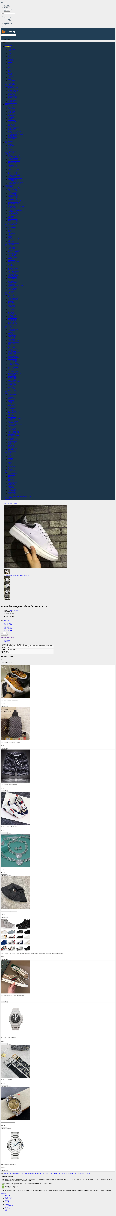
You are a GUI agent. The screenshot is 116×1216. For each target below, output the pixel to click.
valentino (10, 74)
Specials (7, 1200)
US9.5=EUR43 (78, 1173)
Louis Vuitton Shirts (13, 473)
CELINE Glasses (12, 121)
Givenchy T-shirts (12, 349)
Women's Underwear (13, 97)
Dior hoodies (11, 258)
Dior (9, 52)
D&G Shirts (11, 480)
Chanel (9, 53)
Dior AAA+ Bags (12, 192)
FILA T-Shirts (11, 388)
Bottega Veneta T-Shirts (14, 381)
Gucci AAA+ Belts (12, 156)
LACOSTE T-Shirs (13, 363)
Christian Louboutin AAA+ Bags (16, 206)
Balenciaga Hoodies (13, 253)
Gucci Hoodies (11, 248)
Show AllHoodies (9, 292)
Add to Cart (4, 634)
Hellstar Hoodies (12, 270)
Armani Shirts (11, 493)
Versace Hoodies (12, 274)
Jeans (9, 231)
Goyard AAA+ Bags (13, 204)
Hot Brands (8, 47)
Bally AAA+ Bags (12, 214)
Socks (9, 463)
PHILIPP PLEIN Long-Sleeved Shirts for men (19, 496)
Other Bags (10, 217)
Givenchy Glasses (12, 137)
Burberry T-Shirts (12, 337)
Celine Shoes (11, 438)
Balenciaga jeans (12, 315)
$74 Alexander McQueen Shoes (12, 1173)
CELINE (10, 77)
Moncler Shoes (11, 434)
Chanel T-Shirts (12, 369)
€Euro (5, 7)
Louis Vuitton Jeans (13, 298)
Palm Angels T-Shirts (13, 371)
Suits (9, 240)
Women (10, 149)
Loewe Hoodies (12, 267)
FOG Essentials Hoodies (14, 271)
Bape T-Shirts (11, 383)
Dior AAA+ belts (12, 162)
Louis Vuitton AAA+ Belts (14, 158)
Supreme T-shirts (12, 384)
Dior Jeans (10, 301)
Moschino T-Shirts (12, 374)
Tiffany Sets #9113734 (5, 868)
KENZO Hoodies (12, 288)
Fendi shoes (11, 402)
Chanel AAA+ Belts (13, 168)
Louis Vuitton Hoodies (13, 247)
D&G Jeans (11, 312)
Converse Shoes (12, 451)
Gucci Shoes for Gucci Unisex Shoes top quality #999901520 (12, 995)
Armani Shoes (11, 442)
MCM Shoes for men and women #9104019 (9, 700)
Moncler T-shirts (12, 335)
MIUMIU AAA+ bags (13, 213)
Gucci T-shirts (11, 330)
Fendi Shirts (11, 486)
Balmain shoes (11, 425)
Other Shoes (11, 405)
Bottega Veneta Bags (13, 219)
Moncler (10, 62)
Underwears (11, 241)
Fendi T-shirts (11, 343)
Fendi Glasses (11, 120)
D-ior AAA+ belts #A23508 (6, 1079)
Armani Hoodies (12, 289)
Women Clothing (9, 86)
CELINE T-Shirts (12, 360)
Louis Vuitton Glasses (13, 105)
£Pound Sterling (8, 9)
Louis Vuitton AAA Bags (14, 187)
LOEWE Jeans (11, 308)
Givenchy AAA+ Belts (13, 176)
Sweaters (10, 236)
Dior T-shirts (11, 333)
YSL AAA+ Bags (12, 193)
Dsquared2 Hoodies (13, 268)
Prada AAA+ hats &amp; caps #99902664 (9, 911)
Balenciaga (10, 60)
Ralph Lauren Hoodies (13, 278)
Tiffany (9, 81)
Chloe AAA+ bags (12, 223)
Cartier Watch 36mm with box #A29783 (8, 1164)
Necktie (10, 465)
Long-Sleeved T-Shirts (13, 243)
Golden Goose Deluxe (13, 432)
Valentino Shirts (12, 489)
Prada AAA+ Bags (12, 196)
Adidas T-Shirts (12, 380)
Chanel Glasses (11, 111)
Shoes (9, 148)
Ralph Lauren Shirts (13, 494)
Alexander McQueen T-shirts (15, 373)
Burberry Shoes (12, 411)
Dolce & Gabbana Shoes (14, 412)
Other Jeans (11, 303)
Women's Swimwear (13, 90)
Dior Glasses (11, 115)
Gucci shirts (11, 479)
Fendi (9, 57)
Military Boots (8, 1195)
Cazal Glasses (11, 138)
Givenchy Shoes (12, 422)
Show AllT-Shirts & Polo (11, 391)
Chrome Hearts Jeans (13, 299)
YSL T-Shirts (11, 370)
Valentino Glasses (12, 132)
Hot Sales (7, 142)
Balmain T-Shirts (12, 353)
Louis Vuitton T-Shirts (13, 329)
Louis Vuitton (11, 49)
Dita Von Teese (11, 124)
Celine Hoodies (11, 265)
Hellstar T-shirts (12, 344)
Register (10, 19)
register (10, 659)
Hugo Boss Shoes (12, 448)
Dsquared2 (10, 76)
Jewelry (10, 455)
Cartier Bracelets (12, 466)
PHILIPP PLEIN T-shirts (14, 352)
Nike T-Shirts (11, 387)
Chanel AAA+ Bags (13, 190)
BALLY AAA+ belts (13, 159)
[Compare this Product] (10, 833)
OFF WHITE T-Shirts (13, 342)
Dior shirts (10, 476)
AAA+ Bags (8, 186)
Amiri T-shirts (11, 336)
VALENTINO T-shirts (13, 364)
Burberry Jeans (11, 306)
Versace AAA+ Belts (13, 163)
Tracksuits (10, 229)
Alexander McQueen (13, 610)
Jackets (9, 234)
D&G (9, 70)
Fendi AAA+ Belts (12, 165)
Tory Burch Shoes (12, 441)
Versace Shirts (11, 477)
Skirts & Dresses (12, 93)
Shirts (9, 237)
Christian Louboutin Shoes (14, 418)
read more (3, 1193)
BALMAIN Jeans (12, 318)
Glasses (7, 104)
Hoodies (10, 230)
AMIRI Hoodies (12, 255)
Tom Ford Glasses (12, 113)
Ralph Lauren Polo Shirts (14, 361)
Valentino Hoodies (12, 277)
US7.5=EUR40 (53, 1173)
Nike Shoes (10, 414)
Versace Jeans (11, 316)
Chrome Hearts (11, 64)
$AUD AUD (6, 5)
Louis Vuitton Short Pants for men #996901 (9, 784)
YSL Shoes (10, 415)
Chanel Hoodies (12, 272)
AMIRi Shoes (11, 429)
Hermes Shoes (11, 398)
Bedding (10, 469)
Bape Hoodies (11, 279)
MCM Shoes (11, 446)
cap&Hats (10, 458)
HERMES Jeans (12, 322)
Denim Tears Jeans (12, 323)
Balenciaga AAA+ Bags (14, 209)
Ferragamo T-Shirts (12, 386)
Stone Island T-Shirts (13, 366)
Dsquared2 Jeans (12, 296)
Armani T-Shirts (12, 376)
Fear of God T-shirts (13, 367)
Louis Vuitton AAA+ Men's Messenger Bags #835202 (11, 742)
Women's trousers (12, 100)
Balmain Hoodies (12, 291)
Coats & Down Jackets (13, 238)
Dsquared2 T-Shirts (12, 377)
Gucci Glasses (11, 108)
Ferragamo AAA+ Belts (14, 161)
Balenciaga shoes (12, 410)
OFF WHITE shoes (13, 421)
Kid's (6, 1210)
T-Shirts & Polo (12, 227)
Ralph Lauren (11, 80)
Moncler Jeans (11, 313)
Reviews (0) (7, 641)
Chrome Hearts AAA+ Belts (15, 178)
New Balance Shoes (13, 445)
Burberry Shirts (11, 475)
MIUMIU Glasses (12, 118)
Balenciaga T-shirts (12, 332)
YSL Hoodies (11, 286)
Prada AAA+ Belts (12, 171)
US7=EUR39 (45, 1173)
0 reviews (3, 637)
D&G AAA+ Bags (12, 216)
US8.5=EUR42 (69, 1173)
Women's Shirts (11, 94)
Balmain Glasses (12, 139)
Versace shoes (11, 408)
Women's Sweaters (12, 88)
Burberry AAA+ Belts (13, 172)
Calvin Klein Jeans (12, 325)
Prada (9, 55)
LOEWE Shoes (12, 428)
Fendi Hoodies (11, 262)
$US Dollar (6, 10)
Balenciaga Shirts (12, 492)
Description (7, 640)
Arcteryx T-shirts (12, 390)
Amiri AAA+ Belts (12, 179)
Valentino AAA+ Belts (13, 169)
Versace (10, 66)
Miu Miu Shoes (11, 404)
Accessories (11, 145)
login (5, 659)
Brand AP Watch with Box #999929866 (8, 1037)
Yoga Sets (10, 98)
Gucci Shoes (11, 395)
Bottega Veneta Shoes (13, 435)
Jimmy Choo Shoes (12, 439)
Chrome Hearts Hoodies (14, 250)
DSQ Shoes (11, 449)
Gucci (9, 50)
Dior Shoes (10, 397)
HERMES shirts (12, 485)
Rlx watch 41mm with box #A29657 (8, 1122)
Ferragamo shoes (12, 417)
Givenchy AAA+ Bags (13, 203)
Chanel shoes (11, 400)
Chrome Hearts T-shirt (13, 340)
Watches (10, 462)
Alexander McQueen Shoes (15, 424)
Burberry (10, 56)
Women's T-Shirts (12, 96)
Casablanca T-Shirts (13, 350)
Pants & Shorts (11, 233)
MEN (36, 1173)
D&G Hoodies (11, 284)
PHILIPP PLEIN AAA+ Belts (15, 182)
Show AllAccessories (10, 470)
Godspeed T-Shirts (12, 356)
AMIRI (9, 63)
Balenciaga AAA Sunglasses (15, 131)
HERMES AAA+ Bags (14, 202)
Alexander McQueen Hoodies (15, 285)
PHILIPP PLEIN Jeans (13, 320)
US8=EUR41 (61, 1173)
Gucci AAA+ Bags (12, 189)
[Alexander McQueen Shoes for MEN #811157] (35, 567)
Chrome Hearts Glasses (13, 127)
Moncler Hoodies (12, 254)
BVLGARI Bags (12, 207)
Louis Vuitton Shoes (13, 394)
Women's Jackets (12, 91)
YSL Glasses (11, 117)
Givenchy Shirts (12, 490)
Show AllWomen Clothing (11, 103)
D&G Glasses (11, 125)
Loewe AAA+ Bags (13, 195)
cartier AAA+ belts (12, 180)
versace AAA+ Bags (13, 220)
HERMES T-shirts (12, 359)
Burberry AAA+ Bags (13, 197)
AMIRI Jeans (11, 295)
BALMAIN (11, 83)
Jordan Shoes (11, 419)
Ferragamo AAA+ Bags (14, 221)
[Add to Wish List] (8, 833)
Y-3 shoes (10, 443)
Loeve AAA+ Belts (13, 166)
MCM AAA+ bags (12, 212)
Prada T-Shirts (11, 339)
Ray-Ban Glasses (12, 122)
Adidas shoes (11, 427)
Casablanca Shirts (12, 482)
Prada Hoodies (11, 260)
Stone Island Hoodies (13, 275)
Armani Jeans (11, 305)
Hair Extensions (12, 151)
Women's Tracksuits (13, 87)
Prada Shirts (11, 483)
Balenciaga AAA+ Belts (14, 175)
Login (9, 20)
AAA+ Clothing (9, 1205)
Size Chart (6, 620)
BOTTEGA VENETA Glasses (15, 134)
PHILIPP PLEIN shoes (13, 431)
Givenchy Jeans (12, 319)
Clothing (7, 226)
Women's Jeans (11, 101)
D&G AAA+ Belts (12, 173)
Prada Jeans (11, 311)
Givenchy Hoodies (12, 264)
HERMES (10, 59)
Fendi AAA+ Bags (12, 199)
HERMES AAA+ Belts (14, 155)
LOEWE (10, 69)
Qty (2, 633)
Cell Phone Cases (12, 146)
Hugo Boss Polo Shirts (13, 357)
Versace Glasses (12, 114)
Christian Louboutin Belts (14, 183)
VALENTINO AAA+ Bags (15, 210)
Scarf (9, 460)
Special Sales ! (8, 1197)
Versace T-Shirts (12, 354)
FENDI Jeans (11, 309)
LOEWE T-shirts (12, 346)
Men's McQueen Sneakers (10, 503)
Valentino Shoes (12, 407)
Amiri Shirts (11, 487)
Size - (5, 620)
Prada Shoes (11, 401)
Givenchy (10, 73)
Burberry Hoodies (12, 257)
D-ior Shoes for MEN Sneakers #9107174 (9, 826)
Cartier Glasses (11, 107)
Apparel (10, 144)
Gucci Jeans (11, 302)
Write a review (10, 637)
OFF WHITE (11, 67)
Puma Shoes (11, 436)
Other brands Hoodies (13, 261)
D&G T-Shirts (11, 347)
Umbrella (10, 468)
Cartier (9, 79)
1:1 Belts (7, 154)
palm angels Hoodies (13, 281)
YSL (9, 72)
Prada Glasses (11, 110)
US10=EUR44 (86, 1173)
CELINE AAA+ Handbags (14, 200)
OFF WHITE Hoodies (13, 251)
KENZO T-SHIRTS (13, 378)
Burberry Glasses (12, 128)
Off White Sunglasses (13, 135)
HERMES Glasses (12, 130)
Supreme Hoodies (12, 282)
